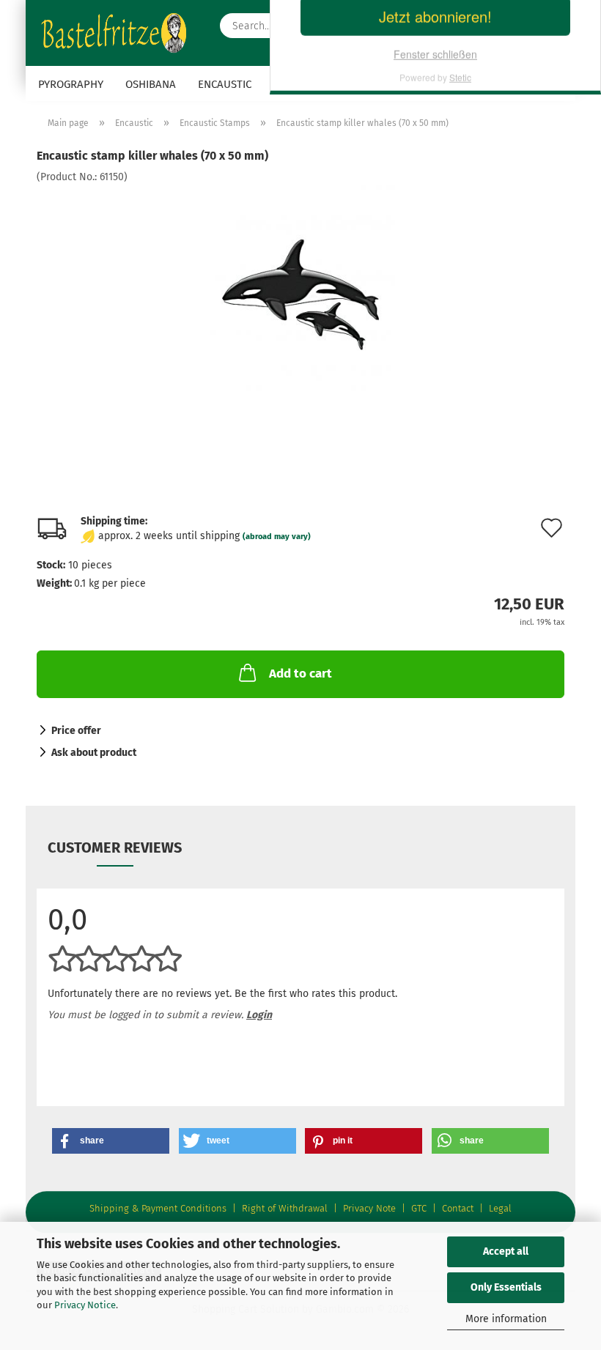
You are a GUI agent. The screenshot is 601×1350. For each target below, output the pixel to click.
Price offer (76, 730)
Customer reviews (115, 847)
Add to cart (300, 673)
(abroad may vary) (277, 536)
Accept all (505, 1251)
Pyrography (70, 84)
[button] (110, 1141)
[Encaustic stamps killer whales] (301, 294)
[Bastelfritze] (117, 33)
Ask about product (93, 752)
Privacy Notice (85, 1304)
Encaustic (224, 84)
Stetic (460, 240)
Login (259, 1015)
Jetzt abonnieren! (435, 179)
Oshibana (150, 84)
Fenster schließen (435, 216)
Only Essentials (506, 1287)
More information (506, 1319)
